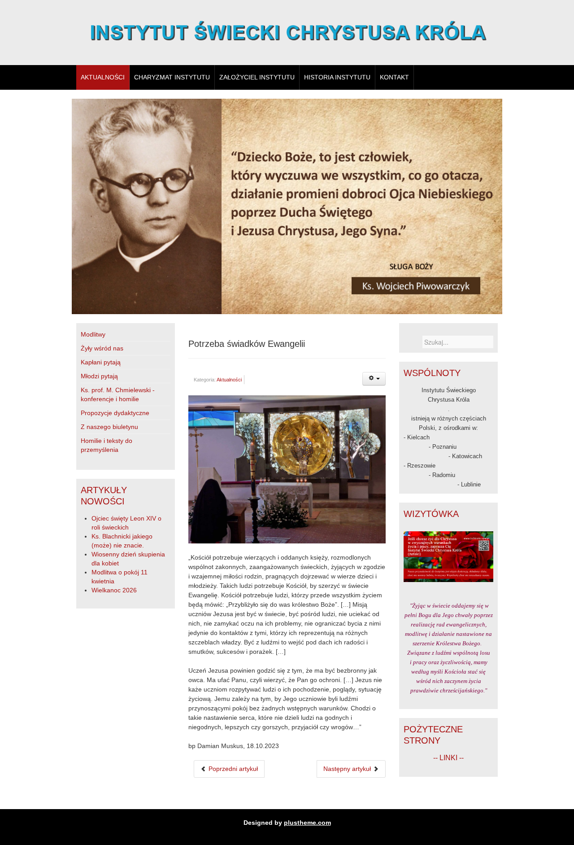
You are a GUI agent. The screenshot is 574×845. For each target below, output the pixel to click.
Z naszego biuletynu (109, 426)
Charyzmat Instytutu (172, 77)
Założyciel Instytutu (257, 77)
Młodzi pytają (99, 376)
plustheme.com (307, 822)
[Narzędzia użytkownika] (374, 378)
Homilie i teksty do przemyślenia (106, 445)
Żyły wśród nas (102, 348)
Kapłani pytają (101, 362)
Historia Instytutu (337, 77)
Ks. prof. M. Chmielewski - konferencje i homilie (118, 394)
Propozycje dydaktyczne (115, 412)
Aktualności (103, 77)
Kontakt (394, 77)
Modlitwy (93, 334)
